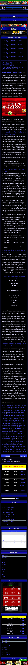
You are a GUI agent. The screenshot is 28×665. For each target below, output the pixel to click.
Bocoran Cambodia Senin (8, 519)
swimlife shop (5, 555)
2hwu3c (4, 560)
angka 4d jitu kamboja (9, 404)
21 (17, 542)
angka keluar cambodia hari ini (17, 409)
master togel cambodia (11, 436)
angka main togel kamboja (18, 413)
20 (14, 542)
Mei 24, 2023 (10, 65)
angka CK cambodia (20, 404)
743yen (3, 571)
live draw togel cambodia (12, 435)
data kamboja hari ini (18, 430)
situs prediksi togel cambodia (16, 447)
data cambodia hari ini (7, 430)
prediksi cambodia (10, 439)
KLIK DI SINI (22, 471)
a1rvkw (3, 576)
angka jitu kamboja (14, 407)
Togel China (5, 652)
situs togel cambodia (18, 449)
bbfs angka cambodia (14, 420)
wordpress (4, 557)
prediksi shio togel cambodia (8, 441)
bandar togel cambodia (14, 418)
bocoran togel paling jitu (18, 428)
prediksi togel (9, 443)
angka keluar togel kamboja (13, 412)
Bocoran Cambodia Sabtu (8, 514)
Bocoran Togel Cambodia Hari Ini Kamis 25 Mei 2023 (12, 63)
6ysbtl (3, 569)
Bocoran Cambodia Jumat (8, 505)
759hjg (3, 574)
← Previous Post (5, 456)
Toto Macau (4, 647)
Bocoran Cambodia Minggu (8, 509)
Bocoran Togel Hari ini (12, 68)
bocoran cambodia (10, 422)
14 (17, 540)
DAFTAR (22, 618)
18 (6, 542)
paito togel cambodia (11, 438)
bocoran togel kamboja (15, 426)
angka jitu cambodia (16, 405)
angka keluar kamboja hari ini (9, 410)
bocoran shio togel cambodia (9, 423)
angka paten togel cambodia (8, 415)
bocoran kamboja (20, 422)
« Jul (2, 549)
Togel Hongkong (6, 645)
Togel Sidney (5, 642)
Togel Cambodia (6, 654)
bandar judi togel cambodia (12, 417)
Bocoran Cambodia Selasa (8, 516)
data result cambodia (11, 433)
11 (6, 540)
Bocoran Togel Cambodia (8, 521)
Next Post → (23, 456)
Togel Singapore (6, 640)
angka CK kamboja (6, 405)
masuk (9, 461)
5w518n (4, 564)
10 (3, 540)
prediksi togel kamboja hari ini (12, 444)
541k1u (3, 562)
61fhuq (3, 567)
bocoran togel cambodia (12, 425)
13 (14, 540)
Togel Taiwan (5, 649)
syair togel (11, 451)
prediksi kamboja (20, 439)
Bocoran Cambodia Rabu (8, 512)
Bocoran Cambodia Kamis (9, 67)
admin (4, 65)
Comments (5, 69)
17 (3, 542)
